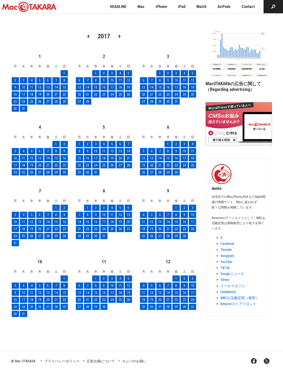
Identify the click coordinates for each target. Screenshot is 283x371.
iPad (181, 6)
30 (15, 108)
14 (56, 87)
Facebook (227, 244)
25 (31, 101)
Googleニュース (232, 274)
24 (23, 101)
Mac (141, 6)
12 (39, 87)
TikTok (225, 268)
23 (15, 101)
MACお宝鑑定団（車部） (239, 298)
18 (31, 94)
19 (39, 94)
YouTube (226, 262)
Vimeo (224, 280)
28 (56, 101)
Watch (201, 6)
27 (48, 101)
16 (15, 94)
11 (31, 87)
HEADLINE (118, 6)
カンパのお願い (134, 361)
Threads (226, 250)
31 (23, 108)
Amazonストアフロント (238, 304)
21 (56, 94)
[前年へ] (88, 36)
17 (23, 94)
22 (64, 94)
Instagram (227, 256)
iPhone (161, 6)
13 (48, 87)
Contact (248, 6)
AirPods (224, 6)
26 (39, 101)
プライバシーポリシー (62, 361)
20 (48, 94)
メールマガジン (232, 286)
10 (23, 87)
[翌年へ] (119, 36)
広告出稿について (101, 361)
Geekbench (228, 292)
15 (64, 87)
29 (64, 101)
